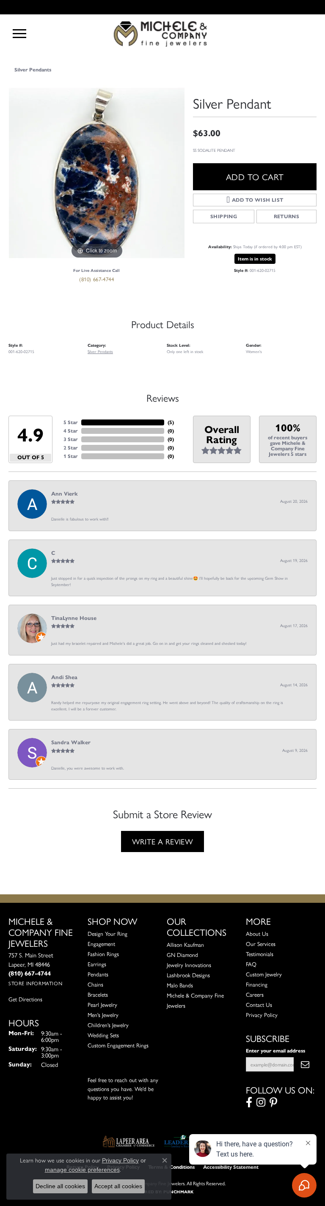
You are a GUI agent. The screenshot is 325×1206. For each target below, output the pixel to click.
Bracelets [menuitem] (98, 994)
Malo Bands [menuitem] (180, 985)
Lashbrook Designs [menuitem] (188, 975)
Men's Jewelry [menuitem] (103, 1015)
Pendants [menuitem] (98, 974)
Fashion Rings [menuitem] (103, 954)
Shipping (223, 216)
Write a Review (162, 841)
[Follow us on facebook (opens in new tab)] (249, 1102)
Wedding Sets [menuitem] (103, 1035)
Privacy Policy (262, 1015)
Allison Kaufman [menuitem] (185, 944)
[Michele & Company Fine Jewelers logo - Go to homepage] (162, 33)
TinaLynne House (73, 618)
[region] (96, 173)
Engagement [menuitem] (101, 944)
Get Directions (25, 999)
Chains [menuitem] (95, 984)
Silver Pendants (32, 69)
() (171, 422)
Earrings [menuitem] (97, 964)
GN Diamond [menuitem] (182, 955)
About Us (257, 933)
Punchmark (178, 1192)
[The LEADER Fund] (183, 1141)
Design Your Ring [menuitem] (107, 933)
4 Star (70, 431)
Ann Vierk (64, 494)
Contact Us (259, 1004)
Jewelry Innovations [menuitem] (189, 965)
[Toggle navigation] (19, 34)
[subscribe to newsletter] (305, 1064)
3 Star (70, 439)
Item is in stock (255, 259)
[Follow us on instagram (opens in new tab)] (260, 1102)
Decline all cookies (60, 1186)
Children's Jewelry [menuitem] (108, 1025)
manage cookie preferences (82, 1169)
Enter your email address (275, 1050)
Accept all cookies (118, 1186)
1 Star (70, 456)
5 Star (70, 422)
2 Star (70, 447)
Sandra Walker (71, 742)
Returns (287, 216)
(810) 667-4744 (96, 279)
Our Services (260, 944)
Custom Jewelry (264, 974)
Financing (256, 984)
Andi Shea (64, 677)
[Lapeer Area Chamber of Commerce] (129, 1141)
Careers (255, 994)
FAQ (251, 964)
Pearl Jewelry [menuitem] (102, 1004)
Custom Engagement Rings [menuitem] (118, 1045)
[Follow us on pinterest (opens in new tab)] (273, 1102)
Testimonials (259, 954)
